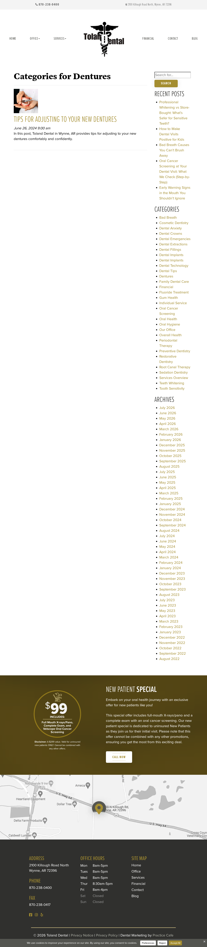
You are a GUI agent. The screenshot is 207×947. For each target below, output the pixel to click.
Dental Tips (168, 271)
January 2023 (170, 632)
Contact (173, 38)
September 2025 (172, 461)
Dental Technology (173, 266)
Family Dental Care (174, 282)
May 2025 (167, 482)
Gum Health (168, 298)
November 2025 (172, 450)
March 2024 (168, 557)
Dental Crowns (170, 233)
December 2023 (172, 573)
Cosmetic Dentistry (173, 223)
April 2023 (167, 616)
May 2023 (167, 611)
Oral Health (168, 319)
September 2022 (172, 653)
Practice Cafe (163, 935)
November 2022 (172, 643)
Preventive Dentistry (174, 351)
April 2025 (167, 488)
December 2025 (172, 445)
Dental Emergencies (175, 239)
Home (12, 38)
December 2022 (172, 637)
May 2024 (167, 547)
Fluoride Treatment (174, 292)
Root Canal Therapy (174, 367)
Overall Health (170, 335)
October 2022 (170, 648)
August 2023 (169, 595)
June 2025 (167, 477)
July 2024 (167, 536)
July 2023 (167, 600)
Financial (148, 38)
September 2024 (172, 525)
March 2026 (168, 429)
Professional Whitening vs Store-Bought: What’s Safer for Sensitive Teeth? (174, 113)
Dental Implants (171, 255)
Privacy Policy (107, 935)
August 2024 (169, 531)
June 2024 (167, 541)
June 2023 (167, 605)
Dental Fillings (170, 250)
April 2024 (167, 552)
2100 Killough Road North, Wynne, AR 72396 (150, 5)
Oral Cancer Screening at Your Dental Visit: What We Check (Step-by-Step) (174, 171)
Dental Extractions (173, 244)
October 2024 (170, 520)
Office (34, 38)
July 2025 (167, 472)
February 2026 (171, 434)
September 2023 (172, 589)
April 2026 (167, 424)
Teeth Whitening (171, 383)
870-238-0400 (49, 4)
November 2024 (172, 515)
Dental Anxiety (170, 228)
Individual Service (173, 303)
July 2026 (167, 408)
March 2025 (168, 493)
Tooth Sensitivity (172, 388)
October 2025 (170, 456)
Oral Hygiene (169, 324)
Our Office (167, 330)
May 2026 (167, 418)
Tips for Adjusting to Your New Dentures (65, 119)
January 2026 (170, 440)
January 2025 (170, 504)
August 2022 (169, 659)
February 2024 (170, 563)
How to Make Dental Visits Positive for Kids (171, 134)
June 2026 (167, 413)
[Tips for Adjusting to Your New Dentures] (26, 102)
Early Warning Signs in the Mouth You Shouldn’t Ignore (174, 193)
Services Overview (173, 378)
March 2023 (168, 621)
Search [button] (166, 83)
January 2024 (170, 568)
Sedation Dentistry (173, 372)
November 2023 (172, 579)
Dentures (166, 276)
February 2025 (171, 498)
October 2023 (170, 584)
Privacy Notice (82, 935)
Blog (195, 38)
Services (59, 38)
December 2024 (172, 509)
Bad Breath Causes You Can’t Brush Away (174, 150)
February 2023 (170, 627)
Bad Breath (168, 217)
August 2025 (169, 466)
